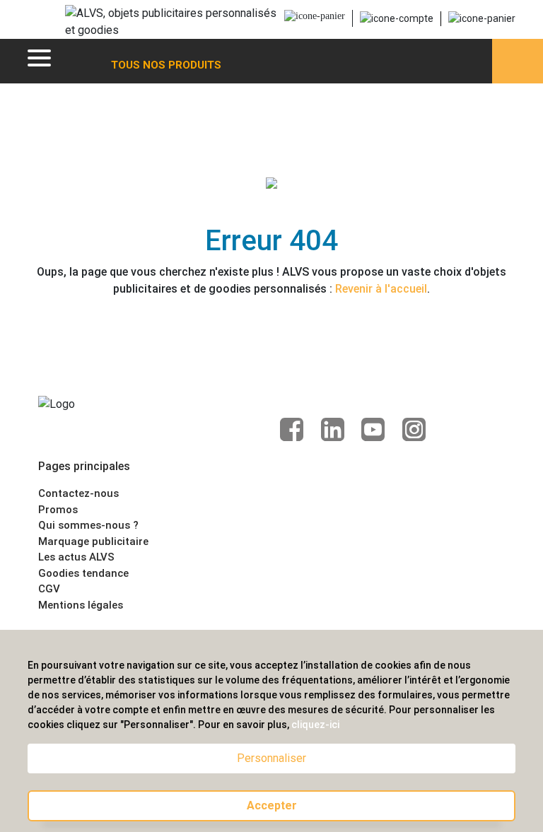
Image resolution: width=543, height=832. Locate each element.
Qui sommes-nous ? (88, 525)
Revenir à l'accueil (381, 288)
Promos (58, 509)
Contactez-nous (78, 493)
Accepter (272, 805)
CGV (49, 588)
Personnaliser (271, 758)
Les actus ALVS (76, 557)
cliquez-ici (315, 724)
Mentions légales (80, 605)
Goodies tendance (83, 573)
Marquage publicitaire (93, 541)
